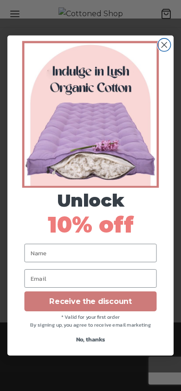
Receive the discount (90, 301)
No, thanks (90, 339)
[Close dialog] (164, 44)
